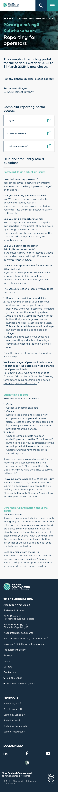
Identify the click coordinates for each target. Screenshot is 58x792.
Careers (8, 666)
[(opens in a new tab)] (18, 776)
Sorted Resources (15, 731)
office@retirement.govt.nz (21, 683)
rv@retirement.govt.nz (20, 91)
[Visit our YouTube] (48, 754)
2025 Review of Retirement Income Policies (19, 617)
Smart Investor (13, 709)
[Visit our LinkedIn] (5, 754)
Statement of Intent (14, 610)
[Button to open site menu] (52, 5)
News (7, 661)
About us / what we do (17, 604)
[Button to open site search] (41, 5)
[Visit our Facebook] (27, 754)
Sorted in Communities (16, 726)
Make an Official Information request (24, 644)
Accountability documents (18, 632)
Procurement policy (14, 649)
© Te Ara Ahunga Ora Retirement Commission (20, 782)
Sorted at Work (12, 720)
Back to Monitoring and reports (29, 18)
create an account (17, 283)
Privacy (8, 655)
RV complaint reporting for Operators (26, 638)
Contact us (10, 672)
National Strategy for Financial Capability (16, 626)
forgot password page (38, 186)
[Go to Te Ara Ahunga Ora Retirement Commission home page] (10, 5)
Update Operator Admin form (21, 383)
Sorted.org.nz (12, 703)
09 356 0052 (14, 677)
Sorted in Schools (15, 714)
